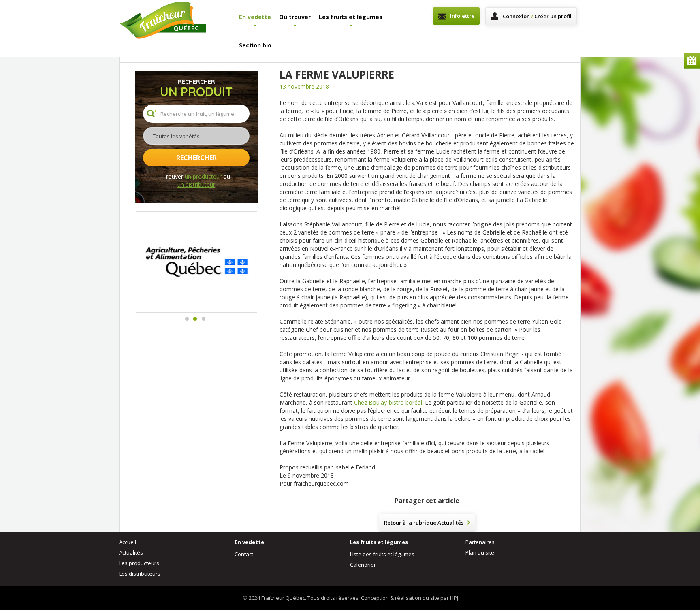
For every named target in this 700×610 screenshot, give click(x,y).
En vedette (255, 17)
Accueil (127, 542)
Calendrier (692, 61)
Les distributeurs (139, 573)
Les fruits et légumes (350, 17)
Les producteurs (139, 563)
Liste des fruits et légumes (382, 554)
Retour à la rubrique (423, 522)
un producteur (203, 176)
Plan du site (479, 552)
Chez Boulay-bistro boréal (388, 402)
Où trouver (295, 17)
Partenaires (480, 542)
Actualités (131, 552)
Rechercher (196, 157)
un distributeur (196, 184)
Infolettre (462, 15)
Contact (244, 554)
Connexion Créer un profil (537, 16)
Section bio (255, 45)
